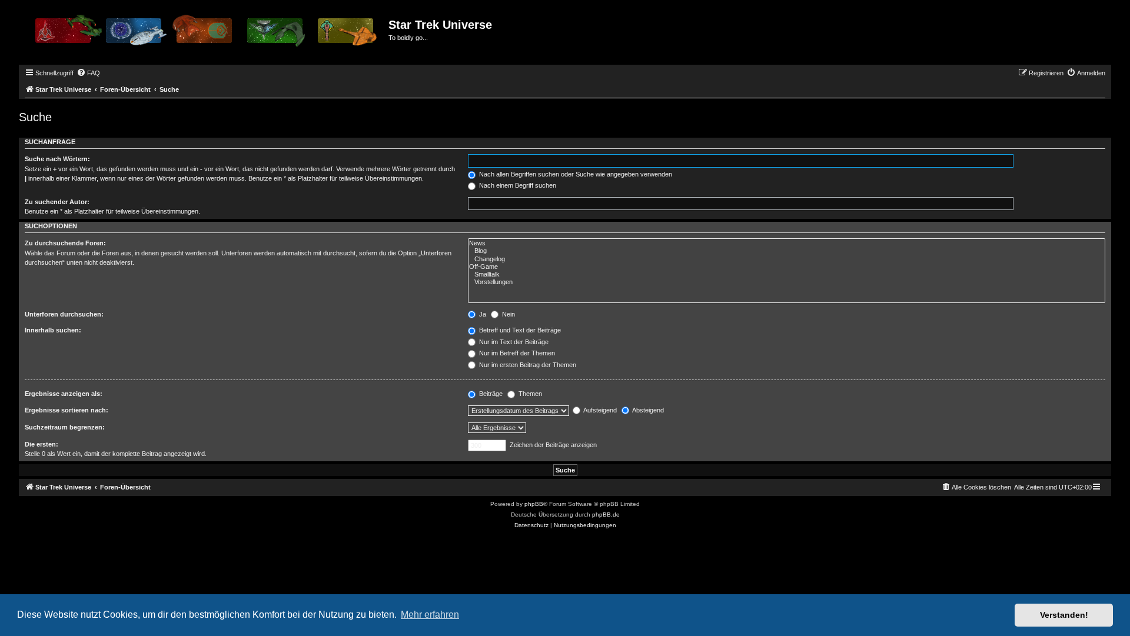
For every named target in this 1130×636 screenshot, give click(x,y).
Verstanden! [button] (1064, 615)
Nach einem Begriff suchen (516, 185)
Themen (529, 393)
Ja (481, 314)
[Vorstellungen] (786, 282)
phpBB (533, 504)
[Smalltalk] (786, 274)
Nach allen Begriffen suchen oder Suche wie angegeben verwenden (574, 174)
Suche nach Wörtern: (57, 158)
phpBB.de (606, 514)
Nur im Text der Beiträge (513, 341)
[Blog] (786, 251)
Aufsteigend (599, 410)
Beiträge (490, 393)
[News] (786, 243)
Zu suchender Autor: (57, 201)
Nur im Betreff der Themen (516, 353)
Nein (507, 314)
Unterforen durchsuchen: (64, 314)
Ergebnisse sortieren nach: (66, 410)
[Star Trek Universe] (205, 34)
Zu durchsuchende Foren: (65, 243)
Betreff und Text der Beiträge (519, 330)
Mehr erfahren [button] (430, 615)
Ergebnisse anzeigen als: (63, 393)
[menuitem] (88, 73)
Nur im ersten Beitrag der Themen (526, 364)
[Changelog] (786, 259)
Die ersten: (41, 444)
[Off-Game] (786, 267)
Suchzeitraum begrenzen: (65, 427)
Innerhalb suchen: (53, 330)
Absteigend (647, 410)
